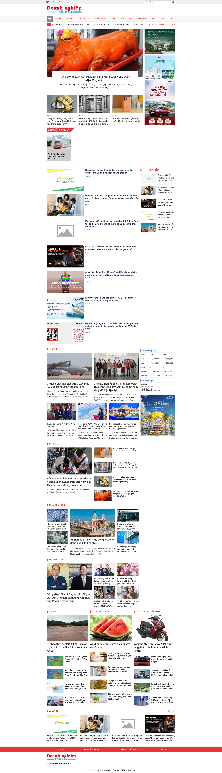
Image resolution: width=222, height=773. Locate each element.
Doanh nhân (56, 559)
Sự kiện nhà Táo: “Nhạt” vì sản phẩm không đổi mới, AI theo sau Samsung (128, 603)
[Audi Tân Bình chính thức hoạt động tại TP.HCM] (59, 142)
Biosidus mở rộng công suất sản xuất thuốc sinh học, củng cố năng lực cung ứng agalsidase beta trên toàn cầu (112, 198)
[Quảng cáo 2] (160, 64)
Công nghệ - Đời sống (148, 611)
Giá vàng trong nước (148, 351)
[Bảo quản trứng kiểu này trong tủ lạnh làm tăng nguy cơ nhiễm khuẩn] (98, 671)
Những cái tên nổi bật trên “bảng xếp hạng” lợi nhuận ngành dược (57, 526)
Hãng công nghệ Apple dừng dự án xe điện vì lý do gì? (162, 659)
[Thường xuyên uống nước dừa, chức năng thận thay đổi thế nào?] (98, 698)
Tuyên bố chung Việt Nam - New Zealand (61, 425)
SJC (142, 359)
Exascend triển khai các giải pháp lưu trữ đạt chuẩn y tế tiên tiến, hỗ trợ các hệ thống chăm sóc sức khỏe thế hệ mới (111, 224)
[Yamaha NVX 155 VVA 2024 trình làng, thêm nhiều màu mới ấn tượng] (154, 628)
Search (173, 2)
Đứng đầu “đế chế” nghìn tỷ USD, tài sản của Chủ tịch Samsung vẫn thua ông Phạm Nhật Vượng (68, 597)
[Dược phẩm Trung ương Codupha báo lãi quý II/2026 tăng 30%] (128, 515)
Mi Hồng (144, 375)
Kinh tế (94, 74)
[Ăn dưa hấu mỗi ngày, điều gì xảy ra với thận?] (111, 628)
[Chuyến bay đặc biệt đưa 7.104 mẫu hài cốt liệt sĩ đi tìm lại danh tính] (69, 366)
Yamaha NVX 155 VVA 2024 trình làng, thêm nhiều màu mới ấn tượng (153, 647)
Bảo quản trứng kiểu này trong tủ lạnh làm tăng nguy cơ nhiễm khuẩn (119, 669)
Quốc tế (87, 176)
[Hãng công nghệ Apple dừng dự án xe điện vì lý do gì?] (142, 661)
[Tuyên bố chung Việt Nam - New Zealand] (61, 411)
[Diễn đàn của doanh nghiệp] (64, 10)
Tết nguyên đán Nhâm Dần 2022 (67, 24)
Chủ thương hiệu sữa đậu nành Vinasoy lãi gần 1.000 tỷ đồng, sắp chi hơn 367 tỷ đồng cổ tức (57, 549)
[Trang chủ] (50, 19)
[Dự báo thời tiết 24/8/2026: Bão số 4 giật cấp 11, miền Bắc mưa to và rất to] (67, 628)
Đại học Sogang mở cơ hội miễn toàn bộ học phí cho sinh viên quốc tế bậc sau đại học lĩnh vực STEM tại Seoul (111, 326)
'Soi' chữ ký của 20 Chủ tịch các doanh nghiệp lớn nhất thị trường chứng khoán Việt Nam (104, 581)
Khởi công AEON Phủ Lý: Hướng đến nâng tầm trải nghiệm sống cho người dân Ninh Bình (92, 426)
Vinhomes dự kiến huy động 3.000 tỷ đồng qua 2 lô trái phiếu (92, 541)
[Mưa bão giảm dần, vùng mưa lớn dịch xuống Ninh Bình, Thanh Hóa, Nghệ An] (55, 674)
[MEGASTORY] (160, 40)
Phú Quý (144, 371)
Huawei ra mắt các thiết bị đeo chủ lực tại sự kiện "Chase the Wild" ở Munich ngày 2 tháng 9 (62, 738)
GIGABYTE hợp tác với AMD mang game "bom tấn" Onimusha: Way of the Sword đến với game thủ (160, 738)
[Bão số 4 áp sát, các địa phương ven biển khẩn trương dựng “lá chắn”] (55, 701)
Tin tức (53, 349)
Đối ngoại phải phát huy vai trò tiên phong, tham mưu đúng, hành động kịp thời (122, 426)
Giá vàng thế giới (147, 381)
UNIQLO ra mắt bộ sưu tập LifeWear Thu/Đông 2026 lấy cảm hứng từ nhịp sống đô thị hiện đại (116, 387)
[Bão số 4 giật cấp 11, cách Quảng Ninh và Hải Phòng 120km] (55, 661)
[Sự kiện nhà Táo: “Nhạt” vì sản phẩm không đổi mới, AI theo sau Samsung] (128, 592)
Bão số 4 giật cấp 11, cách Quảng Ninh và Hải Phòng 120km (76, 659)
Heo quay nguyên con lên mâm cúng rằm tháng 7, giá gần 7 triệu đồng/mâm (125, 493)
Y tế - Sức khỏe (100, 611)
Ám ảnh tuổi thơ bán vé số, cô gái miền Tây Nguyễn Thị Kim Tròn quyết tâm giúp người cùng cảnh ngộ (104, 603)
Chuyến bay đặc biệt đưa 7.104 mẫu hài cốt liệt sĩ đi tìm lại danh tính (68, 385)
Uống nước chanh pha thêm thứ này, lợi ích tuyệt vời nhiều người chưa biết (119, 683)
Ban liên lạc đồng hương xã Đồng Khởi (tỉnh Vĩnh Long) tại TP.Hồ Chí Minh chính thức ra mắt (126, 581)
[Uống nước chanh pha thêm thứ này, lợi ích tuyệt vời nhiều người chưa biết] (98, 684)
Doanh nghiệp (57, 505)
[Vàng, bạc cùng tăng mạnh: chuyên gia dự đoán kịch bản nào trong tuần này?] (62, 104)
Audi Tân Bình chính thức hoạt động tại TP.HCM (57, 156)
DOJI (143, 367)
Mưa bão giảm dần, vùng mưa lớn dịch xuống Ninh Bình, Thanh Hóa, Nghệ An (76, 672)
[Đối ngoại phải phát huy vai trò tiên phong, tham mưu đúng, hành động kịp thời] (124, 411)
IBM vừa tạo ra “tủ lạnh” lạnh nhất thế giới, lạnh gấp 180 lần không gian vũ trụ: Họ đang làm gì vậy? (94, 121)
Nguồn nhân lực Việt (92, 24)
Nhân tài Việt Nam (112, 24)
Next (173, 711)
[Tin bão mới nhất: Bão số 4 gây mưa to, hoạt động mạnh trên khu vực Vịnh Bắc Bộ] (55, 688)
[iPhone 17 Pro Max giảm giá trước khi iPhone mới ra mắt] (127, 104)
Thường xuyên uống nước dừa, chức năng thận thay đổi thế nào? (120, 696)
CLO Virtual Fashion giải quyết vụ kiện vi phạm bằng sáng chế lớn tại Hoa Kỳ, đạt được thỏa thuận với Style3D (111, 275)
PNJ (142, 363)
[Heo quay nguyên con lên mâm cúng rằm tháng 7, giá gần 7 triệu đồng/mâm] (95, 53)
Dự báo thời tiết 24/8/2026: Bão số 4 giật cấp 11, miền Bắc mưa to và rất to (67, 647)
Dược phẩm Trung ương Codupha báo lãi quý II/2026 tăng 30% (127, 526)
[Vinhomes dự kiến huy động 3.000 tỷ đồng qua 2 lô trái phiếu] (92, 523)
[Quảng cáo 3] (157, 415)
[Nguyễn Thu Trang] (160, 100)
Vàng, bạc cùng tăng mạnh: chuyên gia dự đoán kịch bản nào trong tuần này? (61, 121)
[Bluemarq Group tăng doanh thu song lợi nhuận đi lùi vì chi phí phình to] (128, 537)
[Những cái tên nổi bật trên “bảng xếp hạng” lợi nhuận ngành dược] (57, 515)
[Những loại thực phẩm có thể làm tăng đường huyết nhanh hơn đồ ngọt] (98, 657)
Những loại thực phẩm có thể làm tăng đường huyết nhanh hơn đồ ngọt (119, 656)
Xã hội (52, 611)
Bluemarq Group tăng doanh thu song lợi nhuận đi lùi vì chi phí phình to (126, 549)
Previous (169, 711)
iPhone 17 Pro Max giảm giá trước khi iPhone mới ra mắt (126, 119)
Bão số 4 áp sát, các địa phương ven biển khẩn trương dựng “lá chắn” (75, 700)
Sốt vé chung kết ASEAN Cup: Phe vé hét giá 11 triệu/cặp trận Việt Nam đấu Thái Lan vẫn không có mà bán (69, 482)
